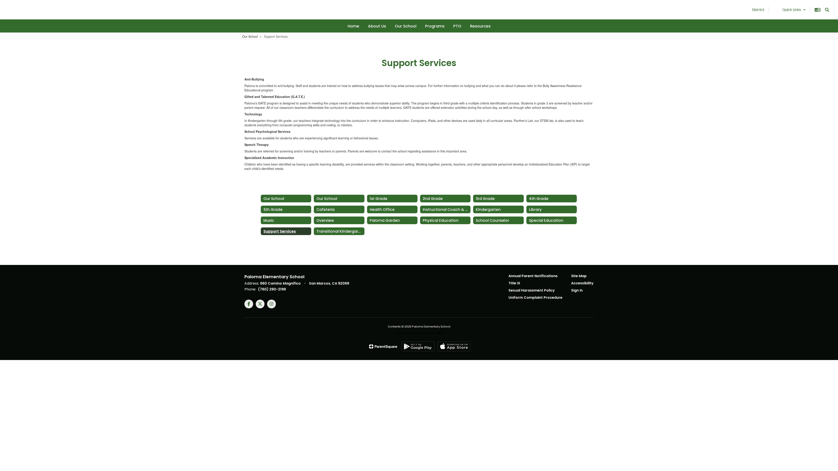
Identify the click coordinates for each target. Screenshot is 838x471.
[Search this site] (827, 10)
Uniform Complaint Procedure (535, 297)
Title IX (514, 283)
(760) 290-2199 (272, 289)
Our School (250, 36)
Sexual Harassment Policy (531, 290)
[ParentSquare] (383, 346)
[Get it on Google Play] (418, 346)
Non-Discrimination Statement (419, 333)
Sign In (577, 290)
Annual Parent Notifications (533, 275)
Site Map (579, 275)
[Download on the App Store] (454, 346)
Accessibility (582, 283)
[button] (794, 9)
